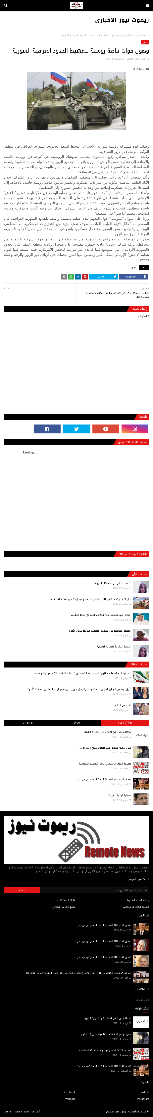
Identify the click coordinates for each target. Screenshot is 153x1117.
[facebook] (47, 429)
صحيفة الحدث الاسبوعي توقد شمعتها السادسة (105, 763)
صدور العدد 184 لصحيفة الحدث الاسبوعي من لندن (103, 779)
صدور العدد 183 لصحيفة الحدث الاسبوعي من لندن (103, 941)
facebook (70, 1092)
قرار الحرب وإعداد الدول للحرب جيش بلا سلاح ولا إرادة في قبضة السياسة (91, 598)
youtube (70, 1098)
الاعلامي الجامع (123, 705)
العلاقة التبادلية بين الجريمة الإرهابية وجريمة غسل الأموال (99, 630)
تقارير (127, 35)
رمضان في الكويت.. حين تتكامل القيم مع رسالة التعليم (101, 614)
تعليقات (28, 723)
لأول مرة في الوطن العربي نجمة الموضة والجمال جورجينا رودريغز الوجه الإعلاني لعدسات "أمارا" (79, 689)
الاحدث (76, 723)
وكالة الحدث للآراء (66, 900)
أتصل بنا (36, 1111)
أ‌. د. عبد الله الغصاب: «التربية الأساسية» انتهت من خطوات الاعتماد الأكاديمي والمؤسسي (82, 673)
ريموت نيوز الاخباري (122, 20)
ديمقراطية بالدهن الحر (119, 795)
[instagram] (135, 429)
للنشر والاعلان (22, 1111)
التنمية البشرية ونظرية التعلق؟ (114, 646)
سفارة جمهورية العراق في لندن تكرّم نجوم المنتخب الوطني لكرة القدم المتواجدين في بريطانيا (78, 972)
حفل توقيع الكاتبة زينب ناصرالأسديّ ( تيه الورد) (105, 747)
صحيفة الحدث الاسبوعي (136, 906)
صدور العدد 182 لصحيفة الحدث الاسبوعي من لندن (103, 957)
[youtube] (105, 429)
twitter (145, 1092)
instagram (143, 1098)
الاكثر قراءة (125, 723)
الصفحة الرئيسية (140, 35)
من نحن (8, 1111)
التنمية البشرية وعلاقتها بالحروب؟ (112, 583)
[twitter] (76, 429)
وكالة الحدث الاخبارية (138, 900)
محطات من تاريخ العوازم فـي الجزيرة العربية (107, 731)
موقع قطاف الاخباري (64, 906)
